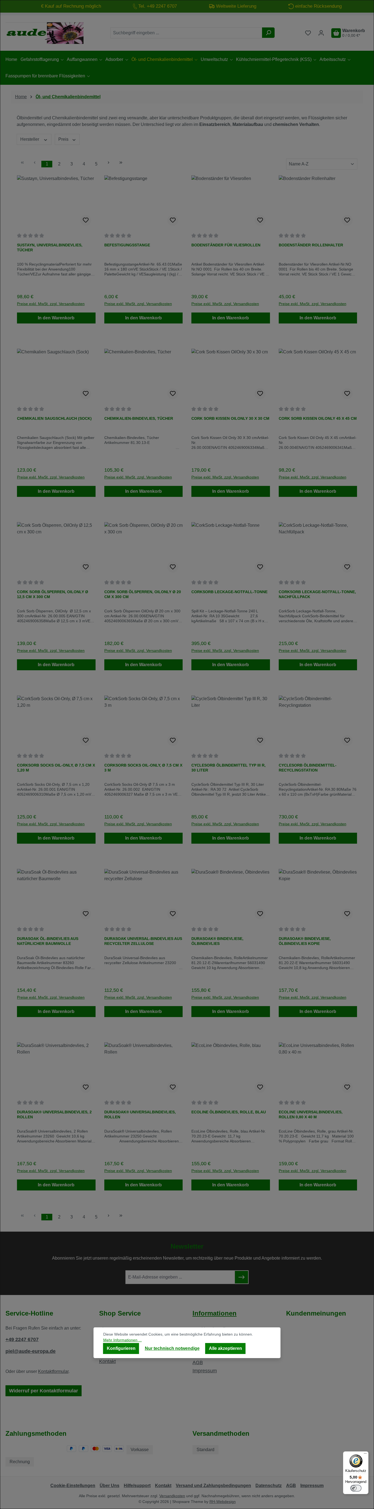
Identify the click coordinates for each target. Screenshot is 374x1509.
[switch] (355, 1488)
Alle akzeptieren (225, 1348)
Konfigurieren (121, 1348)
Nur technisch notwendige (172, 1348)
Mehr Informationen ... (122, 1340)
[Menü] (365, 1454)
